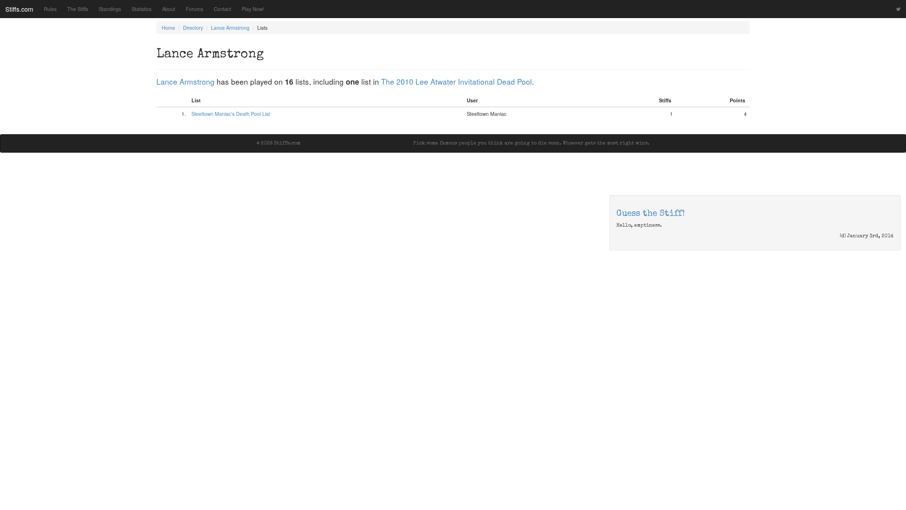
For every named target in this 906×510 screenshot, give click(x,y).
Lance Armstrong (230, 27)
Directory (193, 27)
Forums (194, 8)
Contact (222, 8)
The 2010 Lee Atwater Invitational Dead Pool (456, 81)
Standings (110, 8)
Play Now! (253, 8)
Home (168, 27)
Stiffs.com (19, 8)
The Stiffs (77, 8)
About (168, 8)
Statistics (141, 8)
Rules (50, 8)
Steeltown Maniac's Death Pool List (230, 113)
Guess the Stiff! (651, 214)
